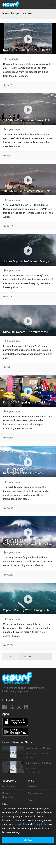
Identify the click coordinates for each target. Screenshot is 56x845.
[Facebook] (4, 707)
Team (31, 800)
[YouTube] (26, 707)
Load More (27, 656)
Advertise (33, 786)
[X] (11, 707)
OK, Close (28, 840)
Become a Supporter (7, 795)
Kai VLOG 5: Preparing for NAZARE (24, 402)
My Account (8, 786)
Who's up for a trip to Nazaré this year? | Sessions (29, 543)
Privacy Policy (40, 824)
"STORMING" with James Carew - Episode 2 (29, 191)
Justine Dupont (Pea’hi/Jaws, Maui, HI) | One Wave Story (29, 261)
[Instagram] (19, 707)
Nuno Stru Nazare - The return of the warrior (29, 332)
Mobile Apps (35, 793)
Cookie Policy (19, 824)
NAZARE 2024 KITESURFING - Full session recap (29, 50)
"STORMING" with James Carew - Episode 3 (29, 120)
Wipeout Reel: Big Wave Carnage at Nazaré (29, 610)
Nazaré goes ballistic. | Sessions (23, 473)
